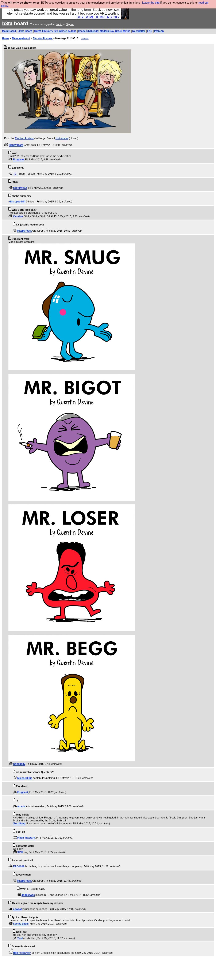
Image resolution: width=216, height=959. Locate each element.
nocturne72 (20, 187)
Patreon (159, 31)
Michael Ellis (24, 778)
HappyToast (16, 144)
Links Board (25, 31)
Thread (85, 38)
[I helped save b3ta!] (6, 144)
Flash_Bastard (26, 837)
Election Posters (43, 38)
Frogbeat (18, 159)
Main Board (9, 31)
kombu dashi (20, 923)
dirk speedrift (17, 201)
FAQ (149, 31)
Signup (70, 24)
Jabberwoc (28, 894)
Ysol (20, 938)
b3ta (7, 23)
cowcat (17, 909)
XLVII (20, 852)
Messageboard (21, 38)
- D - (15, 173)
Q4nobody (19, 763)
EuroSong (19, 823)
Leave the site (150, 2)
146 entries (61, 138)
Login (59, 24)
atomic (21, 806)
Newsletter (138, 31)
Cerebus (18, 216)
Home (5, 38)
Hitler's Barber (22, 952)
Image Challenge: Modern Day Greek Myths (104, 31)
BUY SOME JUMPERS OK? (98, 17)
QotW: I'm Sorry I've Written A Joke (55, 31)
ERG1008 (18, 866)
